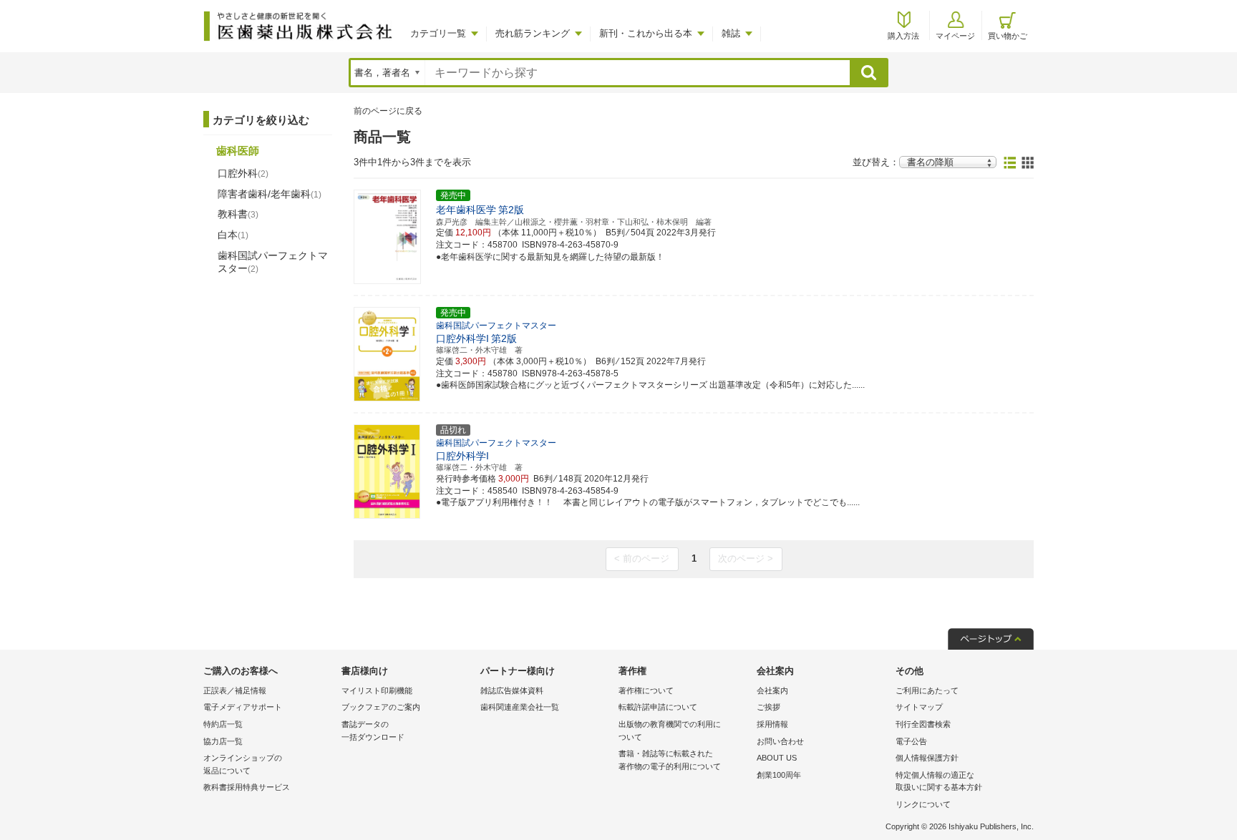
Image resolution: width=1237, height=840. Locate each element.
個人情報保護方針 (927, 757)
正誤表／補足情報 (234, 690)
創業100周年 (779, 775)
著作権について (646, 690)
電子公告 (911, 741)
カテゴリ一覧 (438, 33)
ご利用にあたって (927, 690)
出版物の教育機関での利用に (669, 730)
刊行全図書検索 (923, 724)
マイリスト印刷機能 (376, 690)
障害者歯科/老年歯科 (269, 194)
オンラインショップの (242, 764)
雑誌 (731, 33)
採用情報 (772, 724)
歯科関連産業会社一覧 (519, 707)
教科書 (238, 214)
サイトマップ (919, 707)
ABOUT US (777, 757)
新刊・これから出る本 (645, 33)
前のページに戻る (388, 111)
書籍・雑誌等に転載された (669, 760)
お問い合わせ (780, 741)
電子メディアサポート (242, 707)
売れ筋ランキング (532, 33)
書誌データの (372, 730)
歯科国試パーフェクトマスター (273, 262)
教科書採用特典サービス (246, 787)
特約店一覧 (223, 724)
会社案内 (772, 690)
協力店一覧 (223, 741)
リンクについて (923, 804)
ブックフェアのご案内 (380, 707)
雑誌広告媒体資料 (511, 690)
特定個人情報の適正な (939, 781)
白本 (233, 234)
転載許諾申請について (657, 707)
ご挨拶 (768, 707)
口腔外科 (243, 173)
